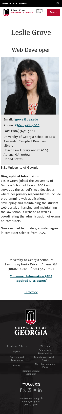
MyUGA (17, 351)
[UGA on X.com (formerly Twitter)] (25, 390)
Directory (31, 292)
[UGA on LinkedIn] (40, 390)
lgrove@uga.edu (26, 119)
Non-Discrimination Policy (45, 365)
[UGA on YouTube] (35, 390)
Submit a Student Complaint (31, 372)
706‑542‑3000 (31, 404)
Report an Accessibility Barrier (45, 358)
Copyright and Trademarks (17, 358)
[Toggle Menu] (58, 3)
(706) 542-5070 (27, 125)
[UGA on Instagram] (30, 390)
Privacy (17, 365)
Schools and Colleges (17, 346)
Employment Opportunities (45, 351)
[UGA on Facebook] (21, 390)
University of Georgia (14, 3)
